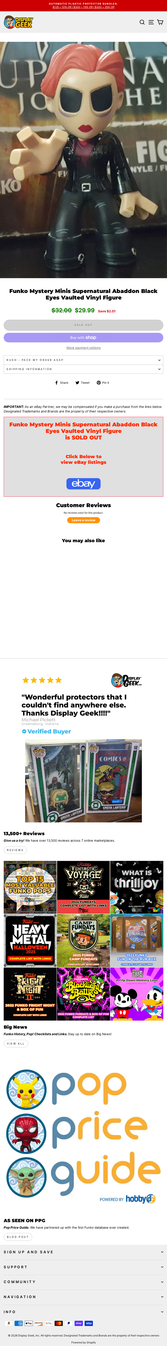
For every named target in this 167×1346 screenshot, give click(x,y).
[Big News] (83, 941)
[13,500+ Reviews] (83, 747)
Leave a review (83, 520)
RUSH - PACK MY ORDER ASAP (35, 360)
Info (10, 1312)
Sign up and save (29, 1252)
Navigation (20, 1297)
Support (16, 1267)
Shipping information (29, 369)
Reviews (15, 850)
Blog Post (18, 1236)
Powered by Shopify (83, 1342)
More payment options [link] (84, 348)
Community (20, 1282)
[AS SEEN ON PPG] (83, 1134)
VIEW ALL (16, 1043)
